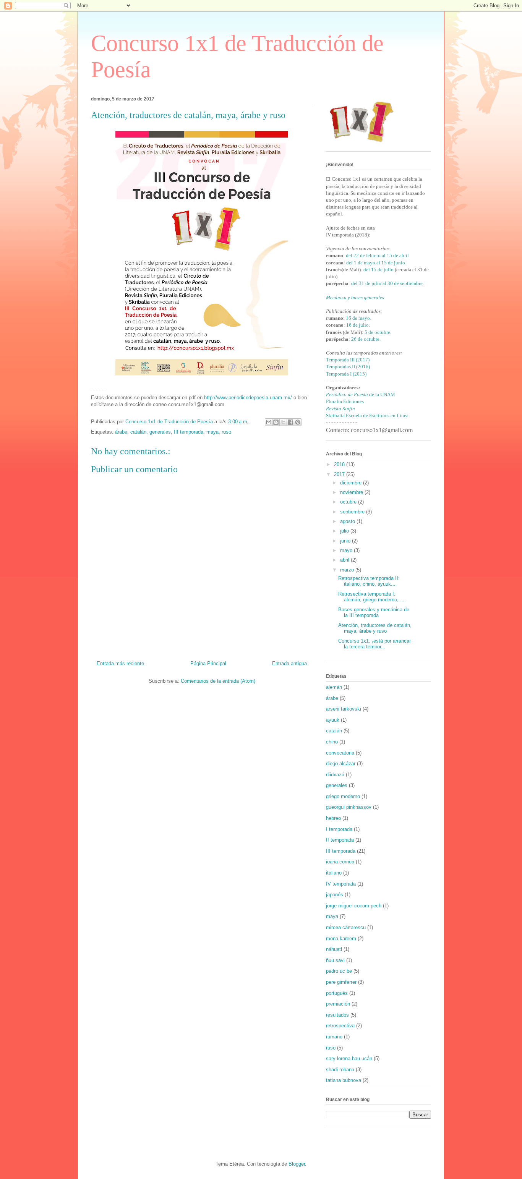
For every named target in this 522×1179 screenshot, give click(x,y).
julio (345, 531)
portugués (337, 993)
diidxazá (335, 774)
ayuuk (332, 720)
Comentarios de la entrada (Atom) (218, 681)
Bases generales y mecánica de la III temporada (373, 613)
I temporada (339, 829)
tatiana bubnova (343, 1080)
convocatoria (340, 753)
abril (345, 560)
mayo (347, 550)
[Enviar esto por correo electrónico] (268, 422)
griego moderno (343, 796)
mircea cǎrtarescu (346, 927)
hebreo (333, 818)
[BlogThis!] (276, 422)
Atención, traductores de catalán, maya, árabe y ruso (375, 628)
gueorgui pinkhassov (348, 807)
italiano (334, 873)
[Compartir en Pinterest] (298, 422)
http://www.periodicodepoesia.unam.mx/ (248, 397)
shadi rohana (340, 1069)
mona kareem (341, 938)
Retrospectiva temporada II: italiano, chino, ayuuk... (369, 581)
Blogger (297, 1164)
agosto (348, 521)
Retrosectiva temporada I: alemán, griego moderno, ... (371, 597)
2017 (340, 474)
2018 (340, 464)
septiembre (353, 512)
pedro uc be (339, 971)
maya (212, 432)
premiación (338, 1004)
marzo (347, 570)
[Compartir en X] (283, 422)
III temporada (188, 432)
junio (346, 541)
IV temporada (341, 884)
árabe (121, 432)
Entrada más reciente (120, 663)
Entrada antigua (289, 663)
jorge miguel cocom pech (353, 906)
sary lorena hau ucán (349, 1058)
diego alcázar (340, 763)
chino (332, 742)
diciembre (351, 483)
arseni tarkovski (343, 709)
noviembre (352, 492)
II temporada (340, 840)
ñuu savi (335, 960)
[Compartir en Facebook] (290, 422)
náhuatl (334, 949)
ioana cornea (340, 862)
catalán (138, 432)
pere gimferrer (341, 982)
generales (160, 432)
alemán (334, 687)
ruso (226, 432)
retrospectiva (340, 1025)
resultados (337, 1015)
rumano (334, 1037)
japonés (334, 894)
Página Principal (208, 663)
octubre (349, 502)
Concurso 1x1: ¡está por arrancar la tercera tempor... (374, 644)
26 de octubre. (366, 339)
